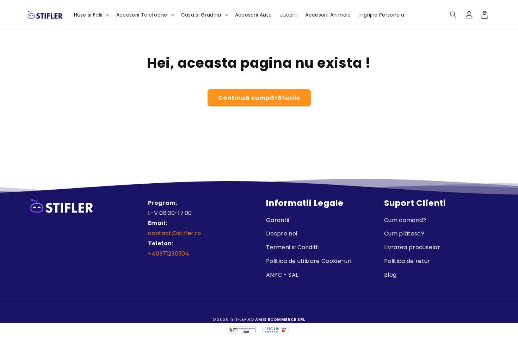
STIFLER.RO (242, 319)
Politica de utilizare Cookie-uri (308, 261)
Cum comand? (405, 220)
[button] (453, 15)
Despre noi (281, 233)
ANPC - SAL (282, 275)
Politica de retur (407, 261)
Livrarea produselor (412, 247)
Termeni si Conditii (292, 247)
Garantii (277, 220)
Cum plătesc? (404, 233)
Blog (390, 275)
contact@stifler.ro (174, 233)
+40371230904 (168, 254)
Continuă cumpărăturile (259, 98)
